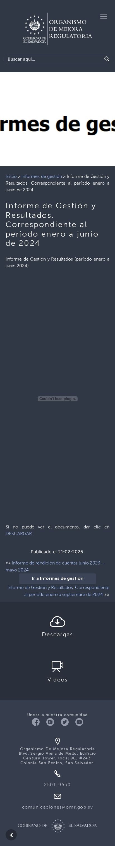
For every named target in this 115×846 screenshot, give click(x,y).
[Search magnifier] (107, 59)
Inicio (11, 176)
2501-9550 (57, 784)
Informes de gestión (41, 176)
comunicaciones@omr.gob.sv (57, 807)
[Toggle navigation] (103, 16)
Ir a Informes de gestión (57, 578)
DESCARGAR (19, 533)
